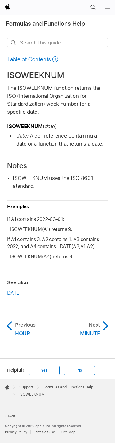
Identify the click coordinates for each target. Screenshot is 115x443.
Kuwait (10, 416)
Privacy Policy (16, 432)
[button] (93, 7)
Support (26, 387)
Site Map (68, 432)
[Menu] (107, 7)
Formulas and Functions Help (45, 23)
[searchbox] (57, 42)
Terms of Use (44, 432)
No (79, 370)
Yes (44, 370)
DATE (13, 293)
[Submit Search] (13, 43)
